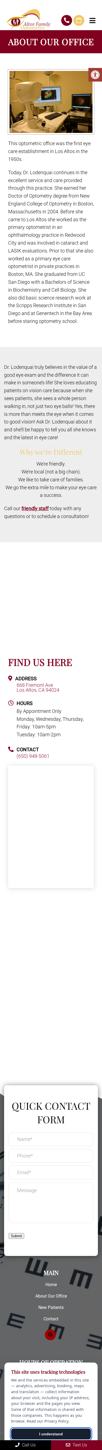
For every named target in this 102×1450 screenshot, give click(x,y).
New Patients (51, 1307)
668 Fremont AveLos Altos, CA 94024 (38, 688)
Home (51, 1284)
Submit (16, 1236)
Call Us (28, 1445)
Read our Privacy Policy (47, 1421)
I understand (51, 1434)
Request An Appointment (78, 20)
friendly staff (35, 508)
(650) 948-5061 (66, 20)
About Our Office (51, 1296)
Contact (51, 1318)
